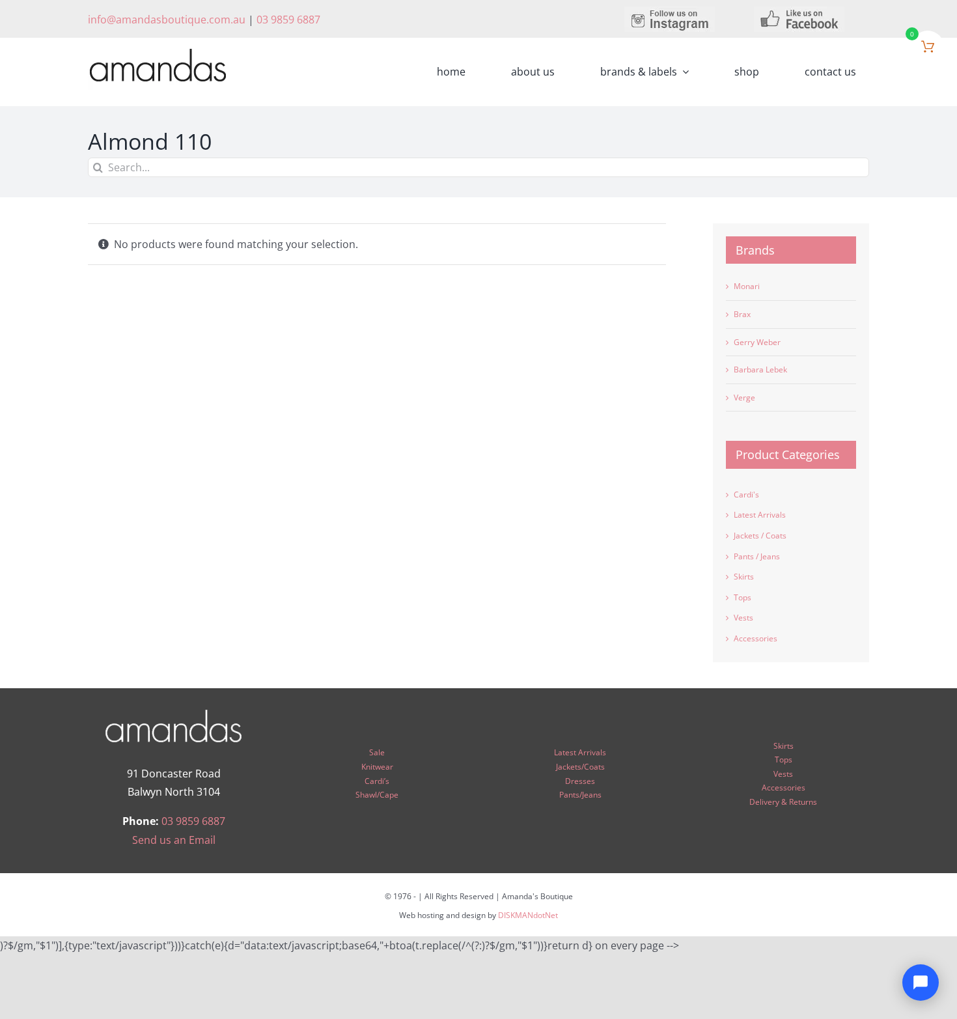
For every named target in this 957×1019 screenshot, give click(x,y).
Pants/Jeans (580, 794)
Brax (742, 314)
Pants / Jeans (757, 556)
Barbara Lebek (760, 369)
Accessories (755, 638)
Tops (742, 597)
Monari (747, 286)
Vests (743, 617)
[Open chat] (920, 982)
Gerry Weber (757, 342)
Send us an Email (173, 840)
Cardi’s (377, 781)
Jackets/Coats (580, 766)
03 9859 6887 (288, 19)
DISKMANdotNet (528, 915)
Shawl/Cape (376, 794)
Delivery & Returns (783, 801)
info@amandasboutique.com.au (166, 19)
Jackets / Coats (760, 535)
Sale (377, 752)
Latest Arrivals (760, 514)
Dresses (580, 781)
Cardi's (746, 494)
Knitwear (377, 766)
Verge (744, 397)
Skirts (744, 576)
